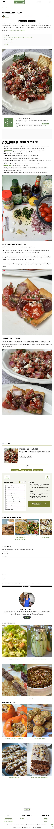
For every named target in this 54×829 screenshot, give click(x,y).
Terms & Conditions (8, 819)
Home (3, 7)
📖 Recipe (6, 44)
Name (4, 574)
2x (21, 482)
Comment (4, 556)
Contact (46, 818)
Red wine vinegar (8, 165)
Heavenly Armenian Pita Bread (18, 30)
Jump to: (7, 35)
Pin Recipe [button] (30, 456)
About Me (27, 617)
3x (23, 482)
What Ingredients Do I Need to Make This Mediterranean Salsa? (18, 37)
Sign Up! (22, 818)
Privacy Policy (8, 818)
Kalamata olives (8, 150)
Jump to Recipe (23, 21)
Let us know (34, 504)
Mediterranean (9, 7)
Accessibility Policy (8, 821)
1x (19, 482)
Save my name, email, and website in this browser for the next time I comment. (23, 583)
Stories (45, 821)
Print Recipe (32, 21)
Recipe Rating (5, 551)
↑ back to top (27, 809)
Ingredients (7, 478)
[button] (24, 485)
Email (3, 579)
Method (47, 478)
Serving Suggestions (8, 41)
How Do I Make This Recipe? (10, 39)
